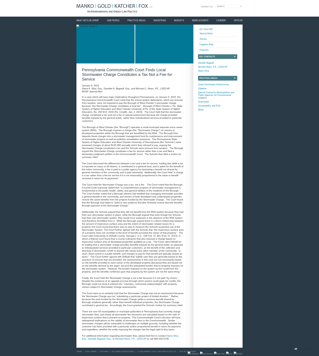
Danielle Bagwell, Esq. (99, 338)
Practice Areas (136, 20)
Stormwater (203, 101)
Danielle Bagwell (206, 63)
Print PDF (208, 29)
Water (201, 109)
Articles (203, 39)
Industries (160, 20)
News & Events (200, 20)
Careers (221, 20)
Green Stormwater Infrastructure (213, 84)
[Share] (238, 354)
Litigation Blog (206, 44)
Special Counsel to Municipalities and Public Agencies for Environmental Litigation (216, 95)
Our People (113, 20)
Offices (238, 20)
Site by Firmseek (187, 352)
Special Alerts (206, 33)
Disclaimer (90, 352)
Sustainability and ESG (209, 105)
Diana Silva (203, 71)
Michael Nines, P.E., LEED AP (212, 67)
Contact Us (207, 7)
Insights (179, 20)
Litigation (202, 88)
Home (79, 352)
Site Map (104, 352)
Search (220, 6)
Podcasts (204, 50)
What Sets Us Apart (87, 20)
